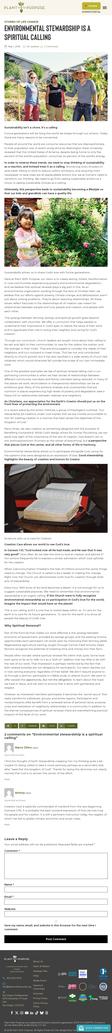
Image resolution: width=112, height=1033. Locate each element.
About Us (38, 961)
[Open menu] (105, 7)
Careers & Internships (39, 987)
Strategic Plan (40, 971)
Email (9, 896)
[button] (94, 1028)
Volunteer (38, 993)
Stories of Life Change (21, 21)
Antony (20, 792)
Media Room (40, 980)
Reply (7, 779)
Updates (34, 46)
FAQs (36, 975)
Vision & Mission (41, 966)
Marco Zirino (23, 747)
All (28, 46)
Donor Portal (91, 11)
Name (9, 884)
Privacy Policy (40, 998)
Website (9, 909)
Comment (12, 850)
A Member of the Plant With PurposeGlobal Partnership (17, 969)
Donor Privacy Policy (40, 1005)
